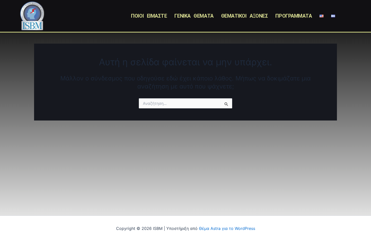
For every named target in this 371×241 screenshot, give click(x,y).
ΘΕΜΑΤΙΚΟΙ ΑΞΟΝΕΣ (244, 16)
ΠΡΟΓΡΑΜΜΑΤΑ (293, 16)
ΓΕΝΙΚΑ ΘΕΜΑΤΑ (193, 16)
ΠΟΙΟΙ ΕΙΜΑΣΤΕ (149, 16)
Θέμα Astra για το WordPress (227, 228)
